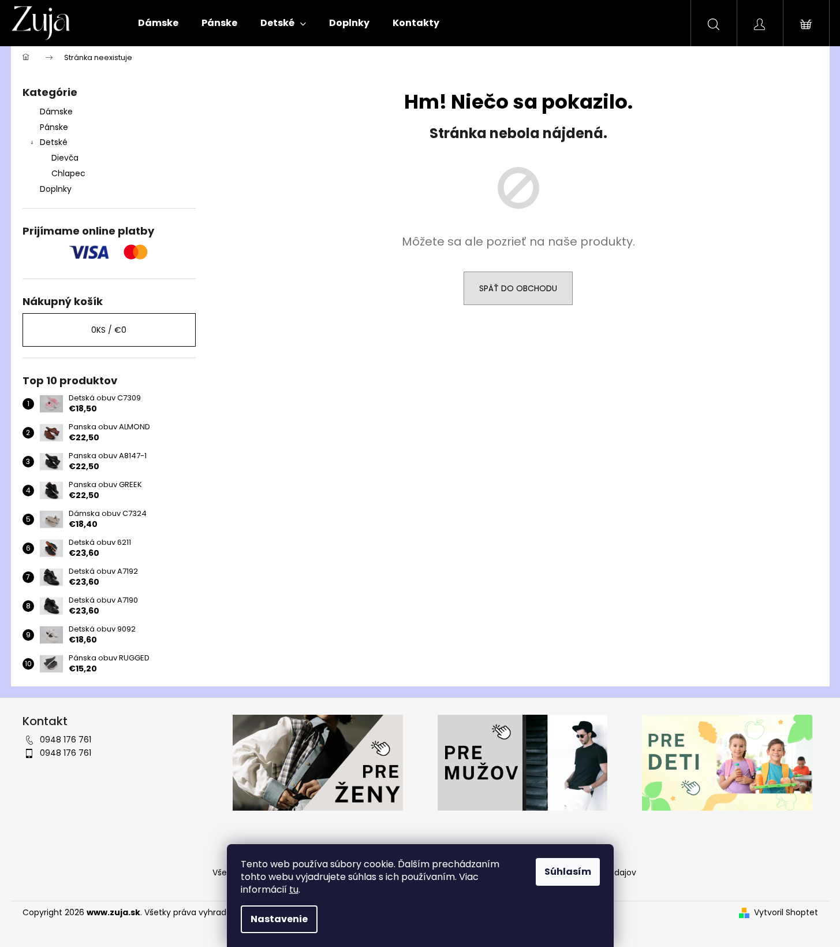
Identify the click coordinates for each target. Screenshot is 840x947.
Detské (54, 142)
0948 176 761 (65, 739)
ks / (108, 330)
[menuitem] (158, 23)
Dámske (56, 111)
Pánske (54, 127)
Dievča (65, 158)
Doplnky (56, 189)
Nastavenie (279, 919)
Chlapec (68, 173)
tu (293, 889)
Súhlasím (567, 871)
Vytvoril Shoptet (786, 912)
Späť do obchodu (518, 288)
